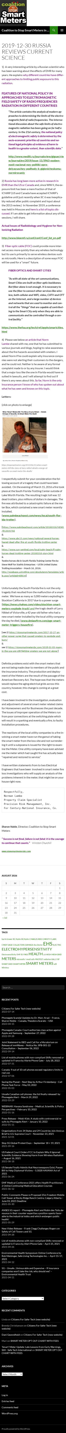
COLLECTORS (19, 945)
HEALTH (36, 953)
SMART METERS (39, 963)
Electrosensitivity (9, 954)
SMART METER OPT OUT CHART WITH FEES (34, 1340)
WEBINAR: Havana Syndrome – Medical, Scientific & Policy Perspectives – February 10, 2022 (33, 1108)
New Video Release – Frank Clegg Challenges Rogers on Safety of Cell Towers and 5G (31, 1230)
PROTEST (39, 959)
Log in (5, 1395)
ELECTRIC (57, 945)
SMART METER (19, 964)
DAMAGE (29, 945)
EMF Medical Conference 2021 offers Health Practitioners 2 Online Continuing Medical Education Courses (32, 1184)
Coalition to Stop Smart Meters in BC (26, 30)
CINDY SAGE (7, 945)
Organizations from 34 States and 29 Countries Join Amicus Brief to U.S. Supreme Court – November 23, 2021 (33, 1132)
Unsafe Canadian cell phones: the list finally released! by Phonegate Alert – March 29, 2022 (31, 1096)
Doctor (40, 945)
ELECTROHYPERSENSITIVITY (27, 949)
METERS (9, 958)
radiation (47, 959)
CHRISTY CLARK (49, 939)
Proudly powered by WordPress (16, 1429)
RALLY (54, 959)
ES (22, 954)
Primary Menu (62, 30)
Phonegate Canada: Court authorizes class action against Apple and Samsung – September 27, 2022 (31, 1031)
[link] (16, 851)
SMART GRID (7, 964)
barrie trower (7, 939)
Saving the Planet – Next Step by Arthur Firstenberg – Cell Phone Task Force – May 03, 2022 (32, 1083)
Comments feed (10, 1407)
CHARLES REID (35, 939)
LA (44, 954)
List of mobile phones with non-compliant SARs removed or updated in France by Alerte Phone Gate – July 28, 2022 (33, 1059)
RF (58, 959)
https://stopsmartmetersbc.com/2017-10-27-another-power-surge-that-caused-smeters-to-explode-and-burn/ (31, 636)
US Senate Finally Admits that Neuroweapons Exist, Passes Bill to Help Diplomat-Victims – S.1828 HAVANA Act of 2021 (32, 1170)
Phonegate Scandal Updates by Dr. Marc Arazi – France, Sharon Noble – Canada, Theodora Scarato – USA (31, 1019)
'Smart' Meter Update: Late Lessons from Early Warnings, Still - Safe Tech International (31, 1348)
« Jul (5, 917)
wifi (55, 964)
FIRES (25, 954)
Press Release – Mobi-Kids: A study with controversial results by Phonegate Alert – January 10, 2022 (32, 1120)
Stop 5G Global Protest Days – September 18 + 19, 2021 (31, 1143)
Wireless (5, 967)
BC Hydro (17, 939)
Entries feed (8, 1401)
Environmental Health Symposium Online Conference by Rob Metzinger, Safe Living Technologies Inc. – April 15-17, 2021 (32, 1255)
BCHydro (25, 939)
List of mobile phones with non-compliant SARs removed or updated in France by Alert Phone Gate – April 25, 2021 (33, 1242)
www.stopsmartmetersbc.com (16, 851)
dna (35, 945)
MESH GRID (56, 954)
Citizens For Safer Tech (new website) (21, 1008)
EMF (18, 954)
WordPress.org (10, 1413)
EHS (47, 944)
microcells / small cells (26, 959)
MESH (48, 954)
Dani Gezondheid (11, 1334)
